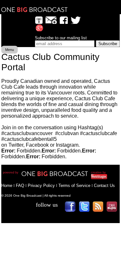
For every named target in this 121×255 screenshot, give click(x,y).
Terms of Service (74, 185)
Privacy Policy (41, 185)
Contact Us (104, 185)
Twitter (86, 208)
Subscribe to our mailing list (61, 37)
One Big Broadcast (34, 9)
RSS (100, 208)
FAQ (20, 185)
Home (6, 185)
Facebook (72, 208)
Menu (9, 50)
